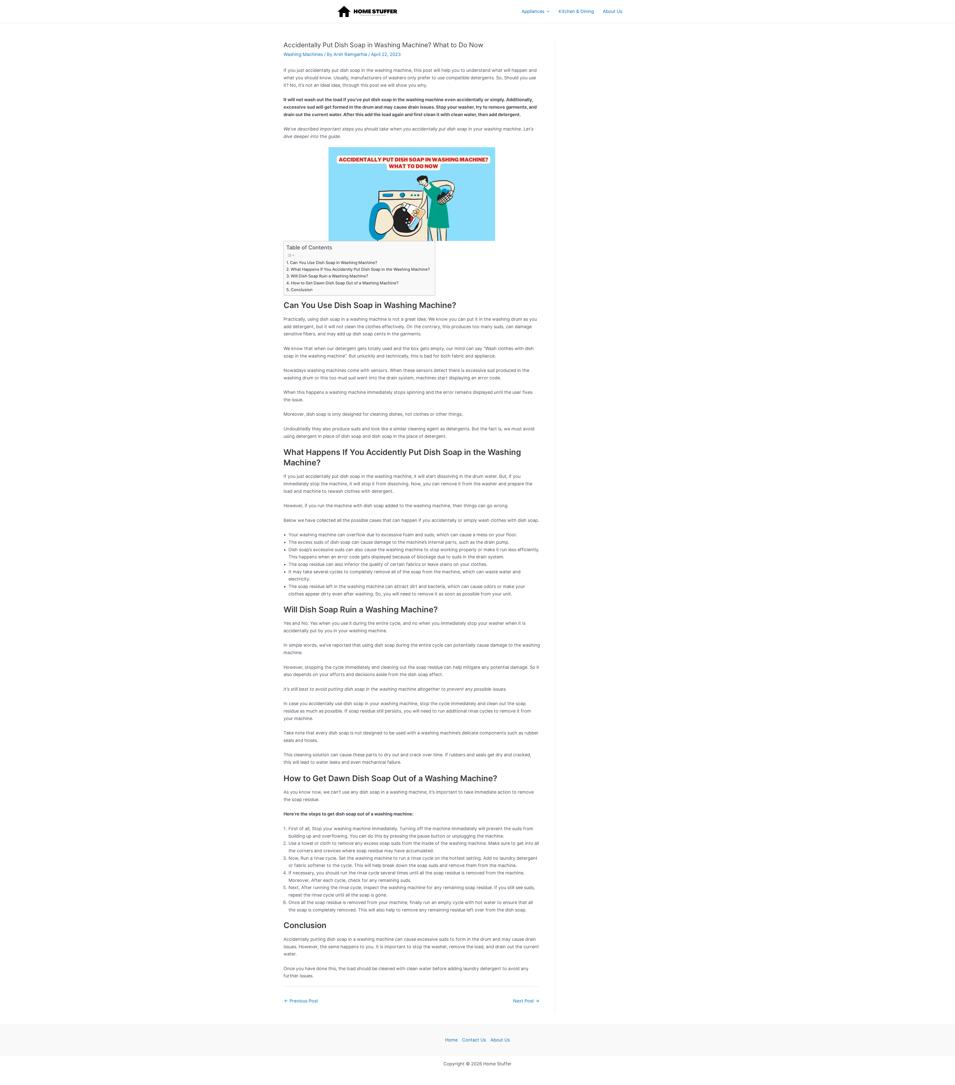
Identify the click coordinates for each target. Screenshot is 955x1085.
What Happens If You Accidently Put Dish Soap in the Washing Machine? (360, 269)
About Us (612, 11)
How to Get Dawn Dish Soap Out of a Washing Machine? (345, 282)
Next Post (526, 1000)
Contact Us (474, 1039)
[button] (547, 11)
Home (451, 1039)
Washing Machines (303, 54)
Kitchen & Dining (576, 11)
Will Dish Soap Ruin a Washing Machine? (329, 275)
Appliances (533, 11)
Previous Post (301, 1000)
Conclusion (302, 289)
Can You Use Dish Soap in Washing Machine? (333, 262)
